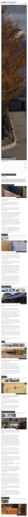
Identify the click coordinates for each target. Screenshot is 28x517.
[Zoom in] (25, 164)
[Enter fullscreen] (25, 163)
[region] (14, 167)
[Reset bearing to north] (25, 166)
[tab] (3, 238)
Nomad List (15, 451)
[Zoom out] (25, 165)
